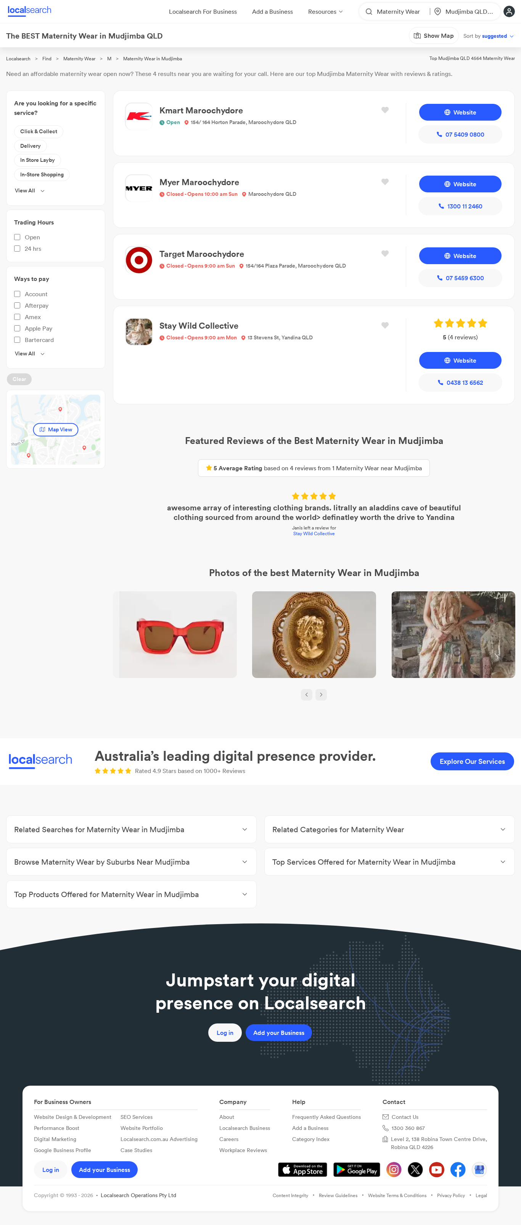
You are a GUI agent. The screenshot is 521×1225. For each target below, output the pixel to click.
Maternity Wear (79, 58)
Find (46, 58)
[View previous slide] (306, 694)
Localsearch (18, 58)
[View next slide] (321, 694)
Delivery (30, 145)
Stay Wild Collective (314, 533)
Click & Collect (38, 131)
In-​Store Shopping (42, 174)
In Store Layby (37, 160)
